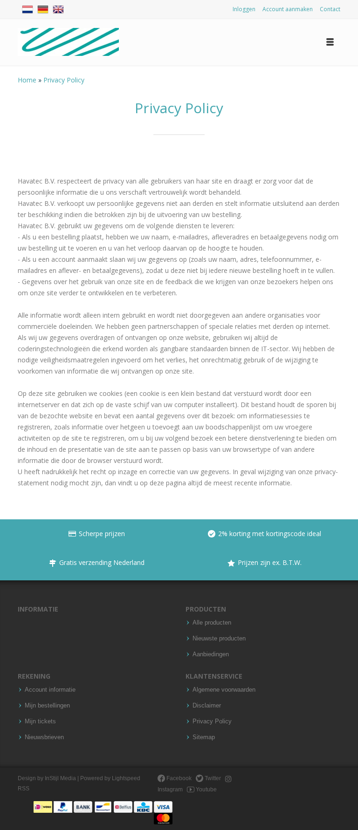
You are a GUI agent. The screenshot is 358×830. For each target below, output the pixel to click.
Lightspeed (126, 778)
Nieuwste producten (219, 638)
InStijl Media (60, 778)
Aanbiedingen (211, 654)
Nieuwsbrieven (44, 737)
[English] (58, 8)
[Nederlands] (27, 8)
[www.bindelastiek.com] (68, 42)
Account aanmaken (287, 9)
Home (28, 79)
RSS (23, 788)
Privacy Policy (63, 79)
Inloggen (244, 9)
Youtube (205, 789)
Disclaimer (207, 705)
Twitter (212, 778)
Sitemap (204, 737)
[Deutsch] (42, 8)
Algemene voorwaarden (224, 689)
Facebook (178, 778)
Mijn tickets (40, 721)
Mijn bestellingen (47, 705)
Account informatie (50, 689)
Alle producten (212, 622)
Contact (330, 9)
